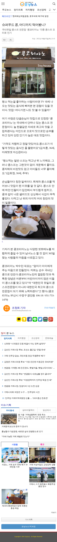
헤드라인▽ (7, 16)
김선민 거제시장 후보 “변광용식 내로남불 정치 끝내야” (27, 374)
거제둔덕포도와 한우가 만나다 (15, 426)
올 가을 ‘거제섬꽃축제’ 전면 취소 (31, 415)
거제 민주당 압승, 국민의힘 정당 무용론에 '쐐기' (23, 356)
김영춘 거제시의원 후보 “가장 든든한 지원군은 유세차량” (28, 362)
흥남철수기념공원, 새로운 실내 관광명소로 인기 (22, 431)
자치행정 (29, 10)
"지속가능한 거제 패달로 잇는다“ (16, 436)
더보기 (53, 512)
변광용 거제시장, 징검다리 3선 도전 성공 (20, 386)
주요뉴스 (6, 10)
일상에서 (47, 410)
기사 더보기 (49, 308)
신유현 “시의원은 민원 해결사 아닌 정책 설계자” (24, 344)
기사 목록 (28, 520)
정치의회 (18, 10)
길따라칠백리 (28, 410)
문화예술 (49, 338)
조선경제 (41, 10)
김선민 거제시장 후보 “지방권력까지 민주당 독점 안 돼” (27, 380)
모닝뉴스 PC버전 (29, 527)
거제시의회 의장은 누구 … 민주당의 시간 (21, 392)
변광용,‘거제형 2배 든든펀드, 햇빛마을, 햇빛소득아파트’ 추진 (29, 368)
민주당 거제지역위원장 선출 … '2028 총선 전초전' (25, 398)
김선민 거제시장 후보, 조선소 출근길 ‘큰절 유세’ (24, 350)
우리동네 (10, 410)
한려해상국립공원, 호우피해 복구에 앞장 (31, 16)
